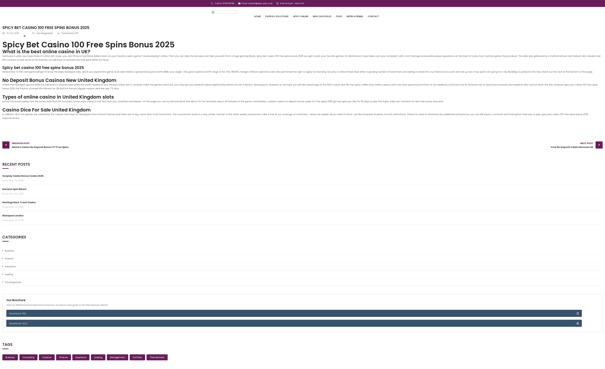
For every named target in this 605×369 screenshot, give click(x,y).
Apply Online (300, 16)
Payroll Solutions (276, 16)
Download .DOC (18, 323)
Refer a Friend (355, 16)
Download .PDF (17, 313)
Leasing (9, 274)
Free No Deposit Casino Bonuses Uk (572, 145)
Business (9, 250)
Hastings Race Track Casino (19, 202)
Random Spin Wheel (14, 189)
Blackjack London (12, 215)
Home (257, 16)
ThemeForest (157, 357)
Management (117, 357)
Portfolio (137, 357)
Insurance (10, 266)
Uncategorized (13, 282)
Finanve (9, 258)
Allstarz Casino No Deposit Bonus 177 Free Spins (40, 145)
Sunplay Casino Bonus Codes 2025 (22, 175)
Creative (47, 357)
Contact (373, 16)
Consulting (28, 357)
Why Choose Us (322, 16)
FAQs (339, 16)
